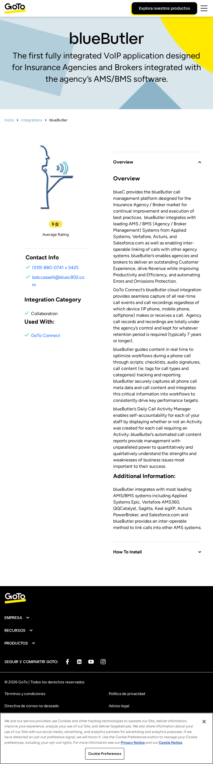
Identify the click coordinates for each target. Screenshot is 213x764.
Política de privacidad (127, 693)
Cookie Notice (170, 742)
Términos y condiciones (24, 693)
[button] (157, 158)
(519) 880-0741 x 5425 (55, 267)
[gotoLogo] (15, 8)
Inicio (9, 120)
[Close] (204, 722)
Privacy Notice (133, 742)
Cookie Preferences (104, 754)
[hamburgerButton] (204, 8)
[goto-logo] (106, 598)
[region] (106, 738)
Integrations (31, 120)
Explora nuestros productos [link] (164, 8)
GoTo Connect (45, 335)
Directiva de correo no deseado (31, 706)
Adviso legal (119, 706)
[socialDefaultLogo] (67, 661)
